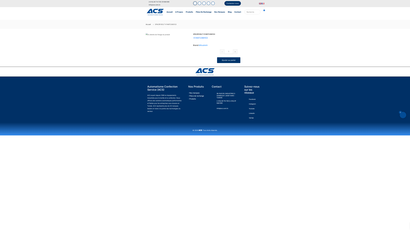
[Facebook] (195, 3)
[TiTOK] (213, 3)
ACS (200, 130)
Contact (237, 12)
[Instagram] (204, 3)
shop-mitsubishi (205, 40)
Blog (230, 12)
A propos (179, 12)
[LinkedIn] (208, 3)
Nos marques (219, 12)
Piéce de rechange (204, 12)
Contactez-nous (233, 3)
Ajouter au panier (229, 60)
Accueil (170, 12)
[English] (260, 3)
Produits (189, 12)
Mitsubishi (203, 45)
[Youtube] (199, 3)
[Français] (263, 3)
